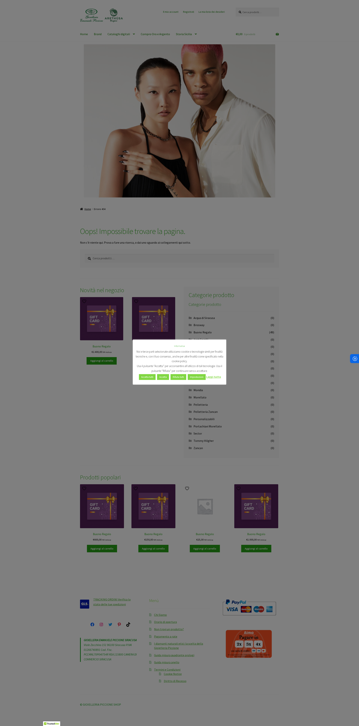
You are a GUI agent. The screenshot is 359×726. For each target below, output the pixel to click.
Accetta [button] (163, 377)
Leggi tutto (213, 377)
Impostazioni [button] (196, 377)
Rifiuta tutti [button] (178, 377)
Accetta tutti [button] (147, 377)
